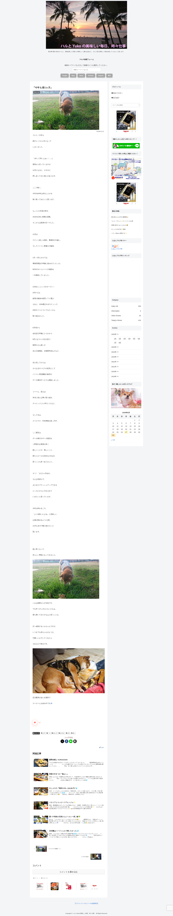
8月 (120, 342)
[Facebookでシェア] (66, 741)
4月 (129, 338)
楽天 (109, 75)
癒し (74, 733)
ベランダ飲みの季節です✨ (119, 233)
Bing (73, 75)
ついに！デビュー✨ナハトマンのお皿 (122, 221)
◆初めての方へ (117, 93)
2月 (120, 338)
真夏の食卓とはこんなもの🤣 (119, 225)
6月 (139, 338)
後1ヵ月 (55, 733)
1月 (115, 338)
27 (126, 432)
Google (64, 75)
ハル (49, 733)
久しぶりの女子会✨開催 (118, 229)
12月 (44, 733)
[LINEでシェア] (71, 741)
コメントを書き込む (68, 872)
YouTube (90, 75)
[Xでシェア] (62, 741)
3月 (125, 338)
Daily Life (37, 733)
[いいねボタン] (35, 722)
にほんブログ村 (116, 249)
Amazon (100, 75)
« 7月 (113, 440)
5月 (134, 338)
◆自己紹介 (115, 98)
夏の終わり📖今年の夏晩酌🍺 (119, 217)
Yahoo (81, 75)
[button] (75, 741)
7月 (115, 342)
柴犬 (69, 733)
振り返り (62, 733)
